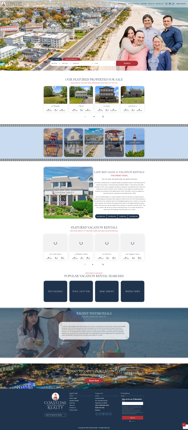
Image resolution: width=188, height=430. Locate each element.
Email (123, 401)
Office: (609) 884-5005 (102, 405)
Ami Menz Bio (112, 216)
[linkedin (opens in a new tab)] (106, 413)
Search (127, 63)
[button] (103, 116)
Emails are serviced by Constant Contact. (129, 413)
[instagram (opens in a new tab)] (110, 413)
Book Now (94, 380)
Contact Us (159, 3)
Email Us (97, 410)
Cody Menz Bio (133, 216)
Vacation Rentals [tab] (71, 59)
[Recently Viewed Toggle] (173, 3)
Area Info (144, 3)
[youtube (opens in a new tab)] (103, 413)
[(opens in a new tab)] (55, 95)
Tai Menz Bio (122, 216)
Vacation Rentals (134, 3)
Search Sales (122, 3)
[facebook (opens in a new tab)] (96, 413)
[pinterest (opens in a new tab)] (100, 413)
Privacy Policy (73, 410)
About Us (151, 3)
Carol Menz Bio (101, 216)
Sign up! (132, 417)
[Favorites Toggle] (169, 3)
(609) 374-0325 (99, 407)
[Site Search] (166, 3)
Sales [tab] (57, 59)
